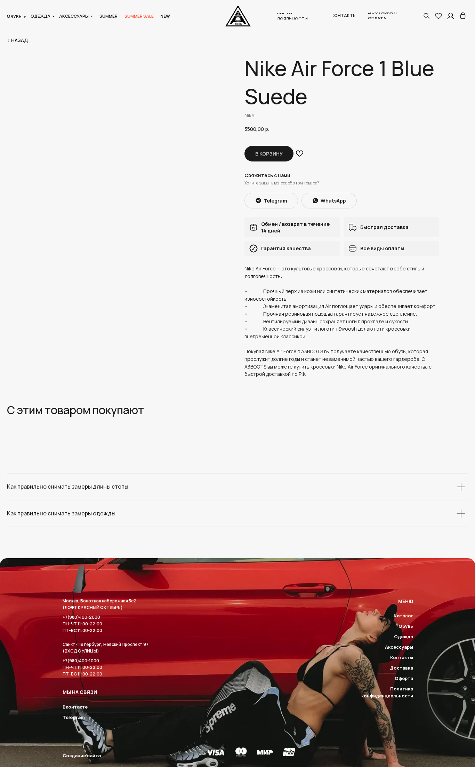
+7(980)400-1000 (81, 661)
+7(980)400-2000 (81, 617)
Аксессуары (399, 647)
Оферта (404, 678)
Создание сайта (82, 755)
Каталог (403, 615)
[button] (426, 15)
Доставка (401, 668)
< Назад (17, 40)
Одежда (403, 636)
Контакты (401, 657)
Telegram (74, 717)
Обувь (405, 626)
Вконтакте (75, 707)
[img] (463, 15)
